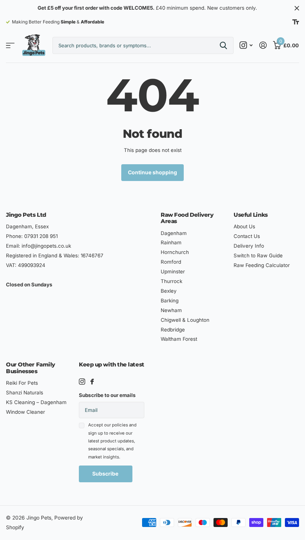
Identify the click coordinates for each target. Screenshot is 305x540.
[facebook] (92, 381)
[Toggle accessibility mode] (295, 22)
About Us (244, 226)
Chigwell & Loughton (185, 320)
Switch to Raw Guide (258, 255)
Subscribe (105, 473)
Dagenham (174, 233)
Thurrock (171, 281)
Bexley (169, 291)
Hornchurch (175, 252)
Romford (171, 262)
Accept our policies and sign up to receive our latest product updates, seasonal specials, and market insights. (112, 440)
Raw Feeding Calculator (262, 265)
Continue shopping (152, 172)
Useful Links (251, 214)
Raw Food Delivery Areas (187, 218)
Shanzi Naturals (24, 393)
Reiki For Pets (22, 383)
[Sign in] (263, 45)
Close (297, 8)
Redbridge (173, 330)
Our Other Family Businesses (30, 367)
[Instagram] (82, 381)
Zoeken (223, 45)
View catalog (10, 45)
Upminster (173, 271)
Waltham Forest (179, 339)
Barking (170, 301)
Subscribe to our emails (107, 395)
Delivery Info (249, 246)
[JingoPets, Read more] (246, 45)
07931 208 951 (41, 236)
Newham (171, 310)
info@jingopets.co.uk (46, 246)
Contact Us (247, 236)
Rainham (171, 242)
